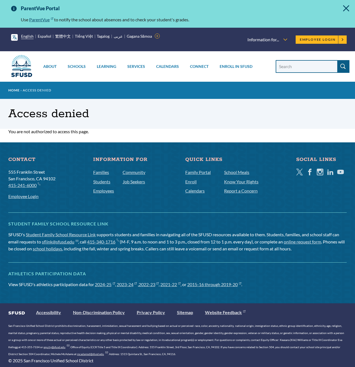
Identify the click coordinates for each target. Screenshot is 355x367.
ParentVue (39, 19)
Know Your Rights (241, 181)
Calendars (167, 66)
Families (101, 172)
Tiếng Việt (84, 36)
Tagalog (103, 36)
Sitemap (185, 312)
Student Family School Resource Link (61, 234)
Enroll (191, 181)
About (50, 66)
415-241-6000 (22, 185)
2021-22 (168, 284)
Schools (77, 66)
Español (44, 36)
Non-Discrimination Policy (99, 312)
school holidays (47, 248)
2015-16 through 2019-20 (212, 284)
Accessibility (48, 312)
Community (134, 172)
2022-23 (147, 284)
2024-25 (103, 284)
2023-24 (125, 284)
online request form (302, 241)
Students (101, 181)
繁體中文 (63, 36)
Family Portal (198, 172)
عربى (118, 36)
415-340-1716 (101, 241)
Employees (103, 190)
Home (14, 90)
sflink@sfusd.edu (58, 241)
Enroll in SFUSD (236, 66)
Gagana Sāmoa (139, 36)
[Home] (21, 67)
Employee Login (318, 39)
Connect (199, 66)
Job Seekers (134, 181)
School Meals (236, 172)
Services (136, 66)
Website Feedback (223, 312)
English (27, 36)
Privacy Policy (151, 312)
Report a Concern (241, 190)
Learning (106, 66)
